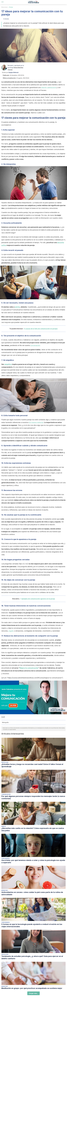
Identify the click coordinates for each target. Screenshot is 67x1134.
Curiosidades (5, 858)
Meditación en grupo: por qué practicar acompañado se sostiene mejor (31, 988)
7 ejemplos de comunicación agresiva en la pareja (37, 599)
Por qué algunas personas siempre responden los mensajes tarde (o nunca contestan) (33, 797)
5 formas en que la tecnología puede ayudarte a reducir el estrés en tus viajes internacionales (31, 925)
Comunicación (5, 794)
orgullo (11, 631)
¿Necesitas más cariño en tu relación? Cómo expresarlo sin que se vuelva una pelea (32, 829)
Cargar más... (33, 993)
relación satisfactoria (48, 87)
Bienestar (4, 890)
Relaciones (4, 7)
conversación (35, 345)
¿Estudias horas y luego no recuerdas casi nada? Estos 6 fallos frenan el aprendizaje (32, 765)
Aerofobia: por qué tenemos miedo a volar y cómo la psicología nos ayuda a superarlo (33, 861)
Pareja (11, 7)
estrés (17, 307)
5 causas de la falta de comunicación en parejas (41, 329)
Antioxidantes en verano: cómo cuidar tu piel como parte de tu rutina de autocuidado (32, 893)
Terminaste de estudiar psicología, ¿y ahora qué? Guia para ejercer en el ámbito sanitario (32, 957)
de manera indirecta (36, 422)
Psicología (4, 762)
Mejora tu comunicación (29, 668)
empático (8, 364)
